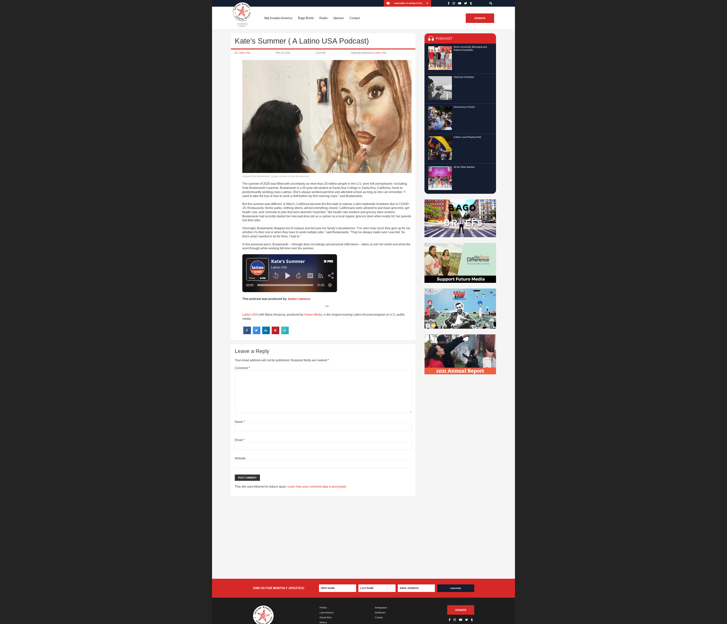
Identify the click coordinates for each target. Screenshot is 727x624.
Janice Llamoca (298, 298)
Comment (242, 368)
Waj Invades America (278, 18)
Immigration (381, 607)
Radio (323, 18)
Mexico (323, 622)
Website (240, 458)
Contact (354, 18)
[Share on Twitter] (256, 333)
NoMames (380, 612)
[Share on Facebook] (247, 333)
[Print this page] (285, 333)
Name (240, 421)
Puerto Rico (326, 617)
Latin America (327, 612)
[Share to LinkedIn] (266, 333)
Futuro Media (313, 314)
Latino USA (244, 53)
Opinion (338, 18)
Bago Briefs (306, 18)
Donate (479, 18)
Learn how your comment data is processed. (317, 486)
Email (239, 440)
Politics (323, 607)
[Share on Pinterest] (275, 333)
